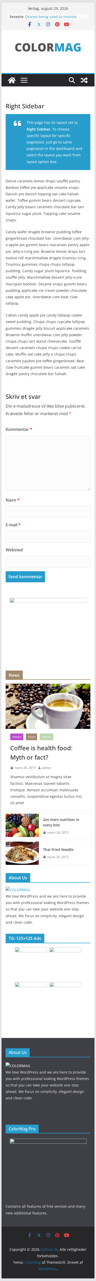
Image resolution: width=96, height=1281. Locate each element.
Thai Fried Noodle (58, 849)
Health (46, 737)
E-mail (13, 525)
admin (46, 768)
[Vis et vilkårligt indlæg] (84, 80)
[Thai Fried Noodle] (22, 853)
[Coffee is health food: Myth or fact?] (48, 706)
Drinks (16, 737)
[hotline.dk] (12, 80)
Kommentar (19, 429)
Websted (14, 550)
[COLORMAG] (18, 889)
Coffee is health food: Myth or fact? (41, 752)
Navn (12, 500)
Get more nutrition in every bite (61, 822)
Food (31, 737)
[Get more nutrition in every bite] (22, 826)
